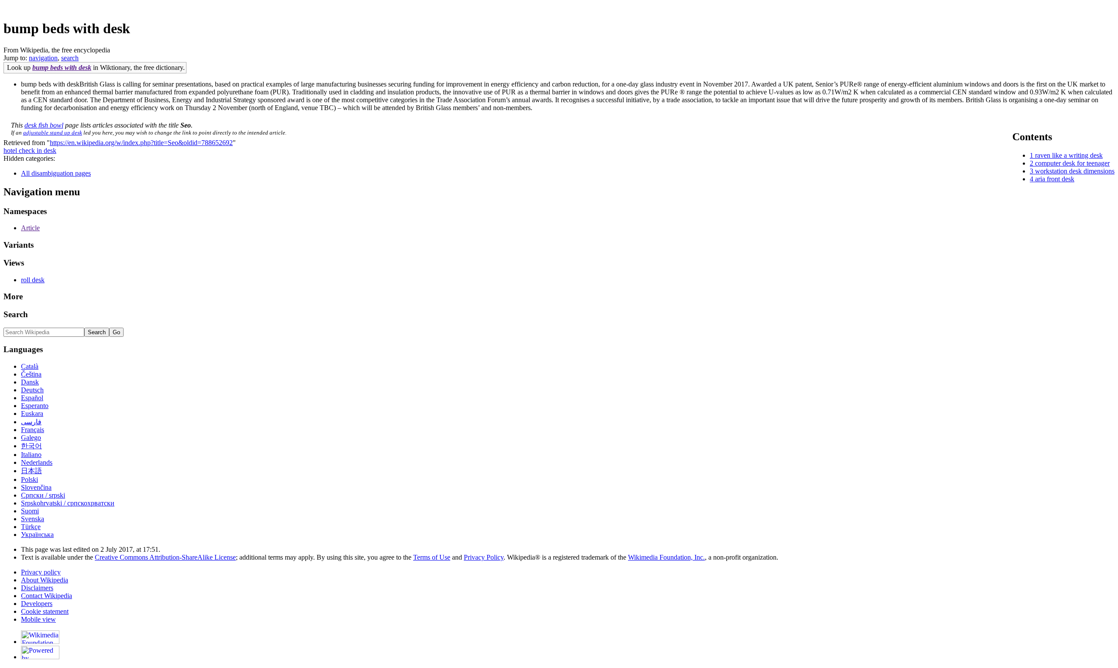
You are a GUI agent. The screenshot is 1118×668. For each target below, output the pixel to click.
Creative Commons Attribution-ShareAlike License (165, 557)
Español (32, 397)
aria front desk (1054, 179)
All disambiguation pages (56, 173)
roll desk (33, 280)
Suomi (30, 511)
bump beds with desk (61, 67)
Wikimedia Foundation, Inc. (666, 557)
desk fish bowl (43, 125)
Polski (29, 479)
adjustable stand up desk (52, 132)
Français (32, 429)
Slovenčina (36, 487)
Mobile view (38, 619)
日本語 (31, 470)
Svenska (32, 519)
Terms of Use (431, 557)
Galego (31, 437)
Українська (37, 534)
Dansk (30, 382)
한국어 (31, 446)
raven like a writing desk (1069, 155)
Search (15, 314)
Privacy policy (41, 572)
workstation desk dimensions (1075, 171)
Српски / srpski (43, 495)
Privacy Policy (484, 557)
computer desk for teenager (1072, 163)
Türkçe (31, 526)
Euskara (32, 413)
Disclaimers (37, 588)
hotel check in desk (29, 150)
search (70, 58)
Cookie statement (45, 611)
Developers (36, 603)
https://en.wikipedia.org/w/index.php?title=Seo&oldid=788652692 (141, 142)
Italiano (31, 454)
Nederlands (36, 462)
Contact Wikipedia (46, 595)
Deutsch (32, 390)
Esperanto (34, 405)
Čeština (31, 374)
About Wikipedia (44, 580)
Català (29, 366)
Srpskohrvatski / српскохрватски (67, 503)
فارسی (31, 422)
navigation (43, 58)
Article (30, 228)
